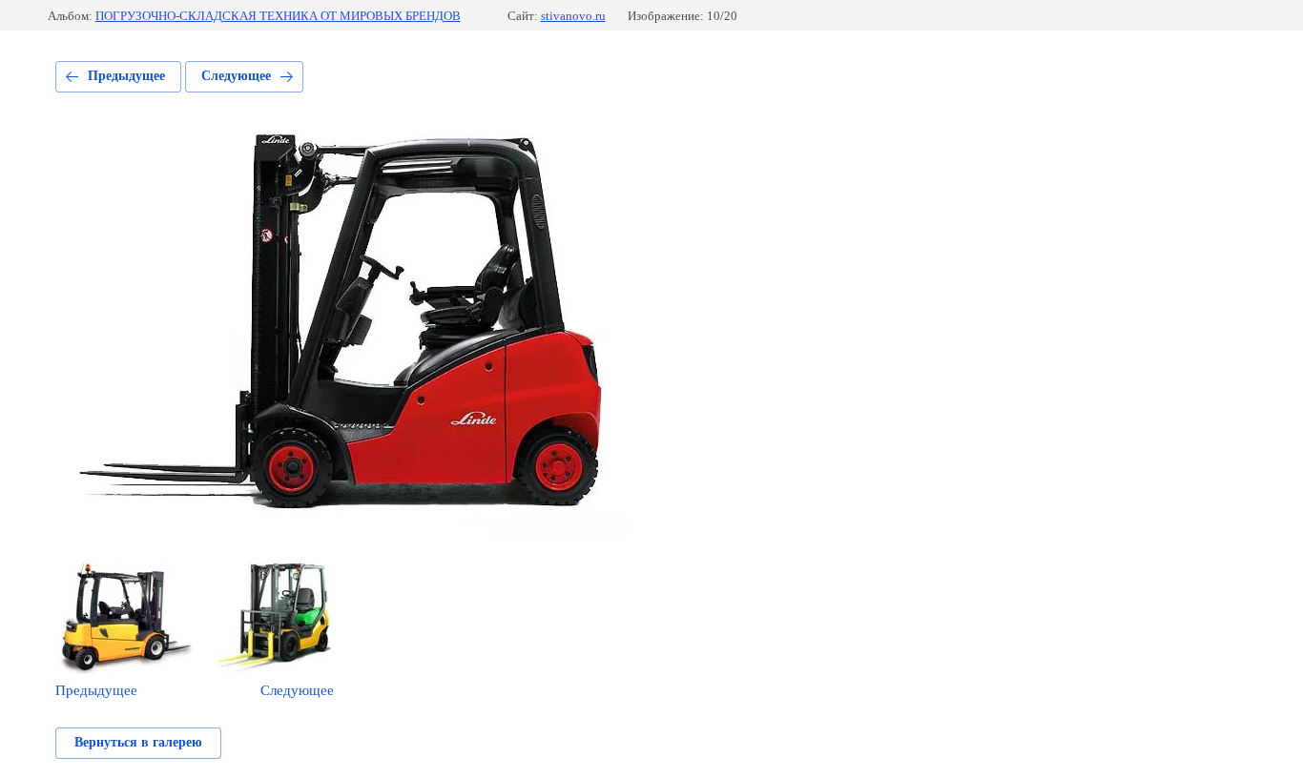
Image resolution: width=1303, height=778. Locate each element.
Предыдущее (126, 76)
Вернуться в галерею (138, 742)
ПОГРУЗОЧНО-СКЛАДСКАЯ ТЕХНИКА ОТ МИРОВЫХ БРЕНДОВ (278, 16)
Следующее (236, 76)
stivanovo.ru (573, 16)
